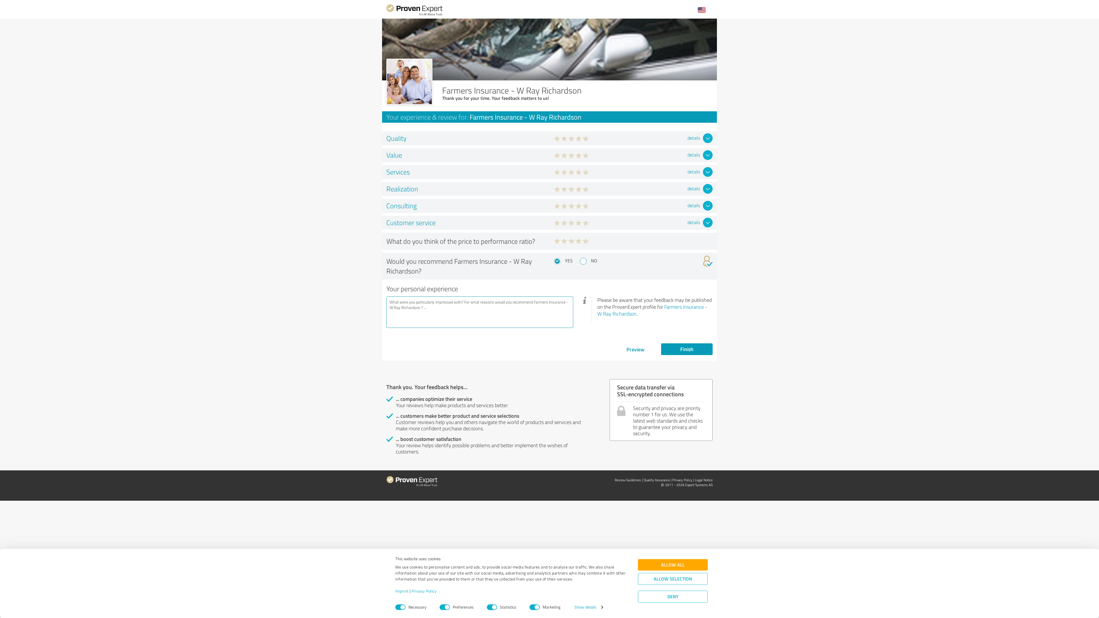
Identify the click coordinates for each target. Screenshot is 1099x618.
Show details (585, 607)
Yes (569, 261)
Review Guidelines (628, 480)
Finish (686, 349)
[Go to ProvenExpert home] (414, 14)
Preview (635, 349)
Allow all (673, 565)
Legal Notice (704, 480)
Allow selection (673, 579)
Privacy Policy (424, 591)
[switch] (445, 607)
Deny (673, 596)
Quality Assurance (657, 480)
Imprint (402, 591)
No (594, 261)
